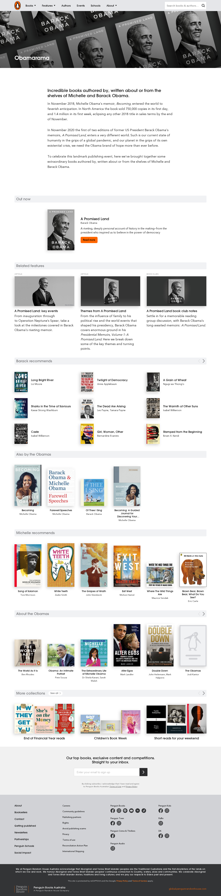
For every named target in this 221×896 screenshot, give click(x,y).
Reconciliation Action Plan (75, 845)
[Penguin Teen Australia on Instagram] (119, 823)
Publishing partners (72, 817)
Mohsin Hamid (127, 594)
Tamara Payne (118, 410)
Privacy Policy (131, 786)
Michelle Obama (28, 513)
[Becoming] (28, 485)
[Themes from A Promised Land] (110, 291)
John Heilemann (157, 674)
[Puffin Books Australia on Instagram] (160, 823)
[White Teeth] (60, 565)
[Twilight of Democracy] (87, 382)
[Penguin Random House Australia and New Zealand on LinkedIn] (137, 810)
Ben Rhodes (28, 674)
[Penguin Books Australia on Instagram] (119, 810)
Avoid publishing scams (74, 828)
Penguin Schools (24, 846)
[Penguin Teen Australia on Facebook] (112, 823)
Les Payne (102, 410)
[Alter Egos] (127, 645)
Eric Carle (193, 601)
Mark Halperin (163, 676)
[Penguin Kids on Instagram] (167, 810)
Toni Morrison (28, 594)
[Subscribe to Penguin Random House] (143, 772)
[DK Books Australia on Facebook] (160, 836)
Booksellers (21, 812)
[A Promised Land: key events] (44, 291)
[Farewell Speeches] (60, 487)
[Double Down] (160, 645)
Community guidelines (74, 811)
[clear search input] (203, 6)
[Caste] (21, 434)
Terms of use (69, 839)
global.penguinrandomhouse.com (187, 888)
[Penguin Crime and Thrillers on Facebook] (112, 836)
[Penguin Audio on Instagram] (112, 848)
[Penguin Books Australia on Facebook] (112, 810)
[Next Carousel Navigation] (204, 361)
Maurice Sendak (160, 597)
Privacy (66, 834)
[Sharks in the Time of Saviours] (21, 408)
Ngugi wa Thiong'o (173, 384)
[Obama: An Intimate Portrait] (60, 655)
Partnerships (22, 839)
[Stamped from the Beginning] (153, 434)
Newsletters (21, 832)
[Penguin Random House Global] (24, 889)
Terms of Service (139, 880)
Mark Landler (127, 674)
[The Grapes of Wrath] (94, 565)
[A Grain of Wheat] (153, 382)
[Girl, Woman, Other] (87, 434)
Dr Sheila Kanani (90, 677)
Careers (66, 805)
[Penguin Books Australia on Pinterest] (125, 810)
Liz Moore (36, 384)
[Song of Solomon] (28, 565)
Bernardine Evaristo (108, 435)
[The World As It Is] (28, 652)
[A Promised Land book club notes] (176, 291)
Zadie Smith (61, 594)
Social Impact (23, 852)
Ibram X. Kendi (171, 435)
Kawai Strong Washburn (44, 410)
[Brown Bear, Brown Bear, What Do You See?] (193, 570)
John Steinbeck (94, 594)
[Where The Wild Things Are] (160, 575)
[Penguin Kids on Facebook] (160, 810)
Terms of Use (115, 786)
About (18, 805)
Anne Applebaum (107, 384)
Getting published (25, 825)
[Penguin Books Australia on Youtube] (131, 810)
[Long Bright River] (21, 382)
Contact (19, 819)
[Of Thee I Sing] (94, 492)
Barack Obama (89, 223)
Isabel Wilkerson (40, 435)
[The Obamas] (193, 645)
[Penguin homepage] (18, 5)
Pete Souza (61, 677)
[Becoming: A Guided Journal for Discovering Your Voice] (127, 486)
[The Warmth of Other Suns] (153, 408)
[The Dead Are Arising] (87, 408)
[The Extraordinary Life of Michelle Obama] (94, 652)
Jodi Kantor (193, 674)
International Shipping (73, 851)
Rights (66, 822)
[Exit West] (127, 566)
